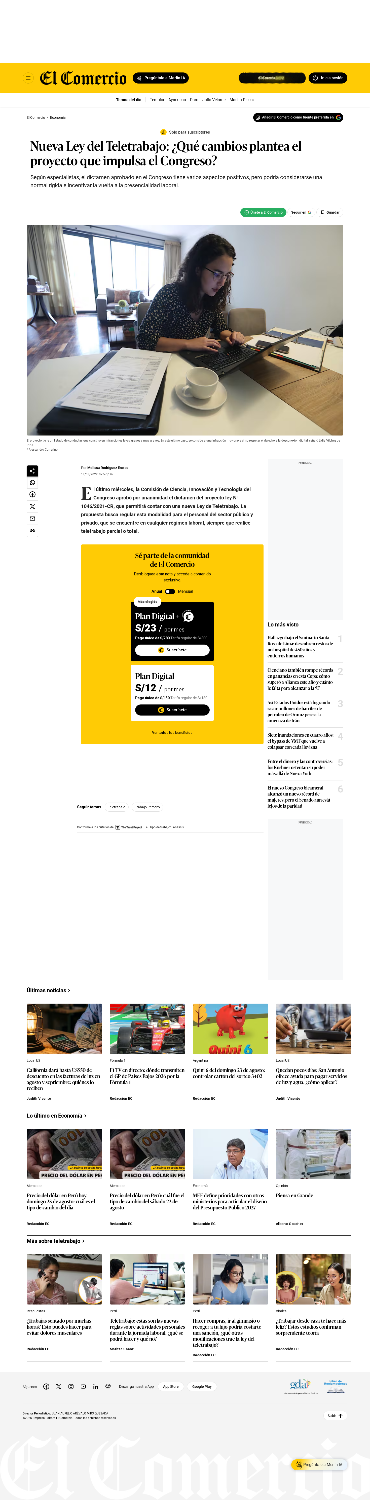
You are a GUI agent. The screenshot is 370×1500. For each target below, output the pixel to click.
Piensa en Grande (294, 1195)
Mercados (34, 1186)
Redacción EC (121, 1098)
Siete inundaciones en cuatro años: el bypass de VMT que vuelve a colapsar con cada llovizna (301, 741)
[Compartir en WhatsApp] (32, 483)
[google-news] (108, 1387)
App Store (171, 1387)
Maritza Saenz (122, 1349)
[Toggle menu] (28, 78)
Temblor (157, 99)
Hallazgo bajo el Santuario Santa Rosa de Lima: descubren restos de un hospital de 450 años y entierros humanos (300, 646)
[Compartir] (32, 471)
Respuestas (36, 1311)
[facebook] (46, 1387)
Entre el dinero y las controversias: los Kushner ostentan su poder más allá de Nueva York (300, 767)
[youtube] (83, 1387)
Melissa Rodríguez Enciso (107, 468)
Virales (281, 1311)
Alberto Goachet (289, 1224)
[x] (59, 1387)
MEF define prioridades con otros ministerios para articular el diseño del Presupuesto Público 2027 (230, 1201)
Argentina (200, 1060)
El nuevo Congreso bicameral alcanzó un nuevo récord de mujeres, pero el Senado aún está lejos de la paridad (299, 796)
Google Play (202, 1387)
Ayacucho (177, 99)
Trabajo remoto (147, 807)
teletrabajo (116, 807)
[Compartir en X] (32, 507)
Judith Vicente (39, 1098)
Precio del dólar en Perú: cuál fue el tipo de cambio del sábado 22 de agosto (147, 1201)
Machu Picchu (242, 99)
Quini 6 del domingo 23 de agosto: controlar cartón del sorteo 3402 (229, 1073)
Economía (200, 1186)
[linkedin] (96, 1387)
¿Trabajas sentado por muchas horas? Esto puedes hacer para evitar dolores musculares (59, 1326)
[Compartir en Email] (32, 519)
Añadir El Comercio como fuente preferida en (298, 117)
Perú (113, 1311)
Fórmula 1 (118, 1060)
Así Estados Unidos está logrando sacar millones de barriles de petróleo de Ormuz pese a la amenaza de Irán (299, 711)
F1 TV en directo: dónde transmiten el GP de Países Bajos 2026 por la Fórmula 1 (147, 1076)
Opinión (282, 1186)
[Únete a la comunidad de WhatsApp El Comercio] (263, 212)
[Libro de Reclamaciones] (335, 1386)
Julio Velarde (214, 99)
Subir (332, 1416)
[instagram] (71, 1387)
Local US (33, 1060)
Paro (194, 99)
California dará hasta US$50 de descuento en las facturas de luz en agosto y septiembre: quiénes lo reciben (63, 1079)
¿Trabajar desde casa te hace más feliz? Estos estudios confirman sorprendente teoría (311, 1326)
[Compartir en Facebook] (32, 495)
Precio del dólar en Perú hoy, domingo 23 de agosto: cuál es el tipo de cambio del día (61, 1201)
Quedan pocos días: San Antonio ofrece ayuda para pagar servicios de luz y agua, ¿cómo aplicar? (311, 1076)
